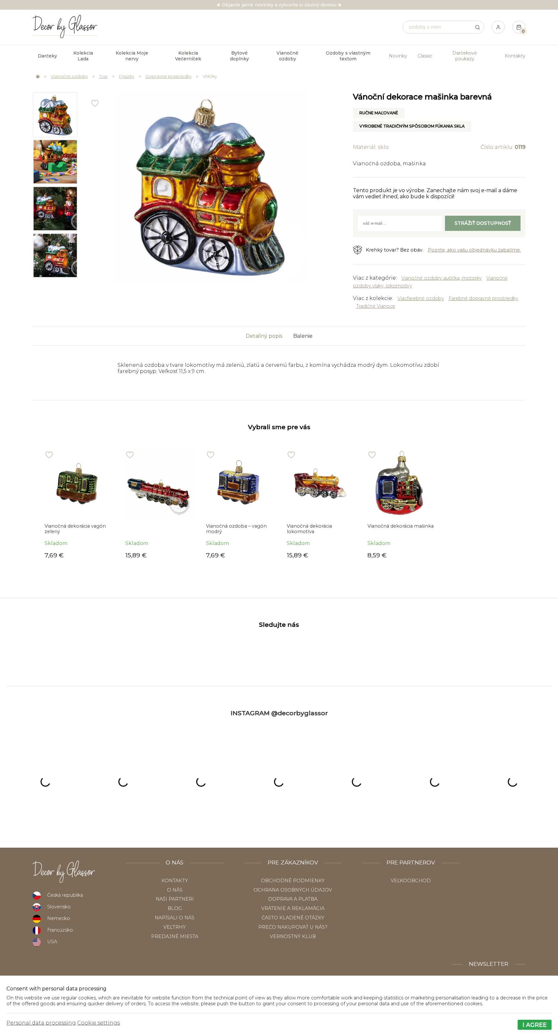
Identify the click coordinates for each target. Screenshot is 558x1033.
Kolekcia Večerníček (188, 56)
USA (52, 942)
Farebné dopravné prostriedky (483, 298)
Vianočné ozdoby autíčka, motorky (441, 278)
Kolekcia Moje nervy (132, 56)
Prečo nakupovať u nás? (292, 927)
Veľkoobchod (411, 880)
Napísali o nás (174, 918)
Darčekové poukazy (464, 56)
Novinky (398, 56)
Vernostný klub (293, 936)
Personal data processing (41, 1023)
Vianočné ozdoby (69, 76)
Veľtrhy (174, 927)
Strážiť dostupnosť (483, 223)
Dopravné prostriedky (168, 76)
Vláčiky (210, 76)
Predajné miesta (174, 936)
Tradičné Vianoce (375, 306)
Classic (425, 56)
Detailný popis (264, 336)
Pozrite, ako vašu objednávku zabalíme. (474, 250)
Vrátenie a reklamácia (293, 908)
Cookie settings (98, 1023)
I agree (534, 1024)
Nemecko (58, 918)
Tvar (103, 76)
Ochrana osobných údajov (292, 890)
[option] (55, 114)
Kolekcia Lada (83, 56)
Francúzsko (60, 930)
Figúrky (126, 76)
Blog (175, 908)
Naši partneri (175, 899)
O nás (174, 890)
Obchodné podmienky (293, 880)
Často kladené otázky (293, 918)
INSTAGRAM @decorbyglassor (279, 713)
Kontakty (515, 56)
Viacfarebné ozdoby (421, 298)
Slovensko (59, 907)
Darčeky (47, 56)
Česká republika (65, 895)
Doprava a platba (292, 899)
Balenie (303, 336)
